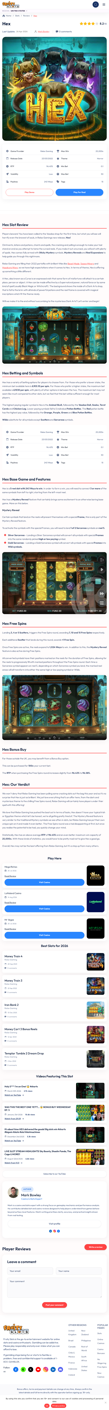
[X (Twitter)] (30, 1369)
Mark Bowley (43, 31)
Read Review (10, 876)
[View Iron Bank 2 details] (95, 1010)
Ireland (71, 1375)
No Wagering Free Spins (102, 1363)
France (71, 1362)
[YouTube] (38, 1369)
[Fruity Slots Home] (31, 1329)
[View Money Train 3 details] (95, 986)
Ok (47, 1406)
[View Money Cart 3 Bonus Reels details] (95, 1034)
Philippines (86, 1340)
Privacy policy (58, 1406)
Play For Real (80, 192)
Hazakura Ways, (10, 267)
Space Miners (87, 263)
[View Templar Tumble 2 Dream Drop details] (95, 1059)
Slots (17, 15)
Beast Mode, (74, 263)
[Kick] (23, 1369)
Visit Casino (44, 882)
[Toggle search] (96, 4)
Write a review (95, 1247)
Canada (72, 1346)
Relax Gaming (46, 151)
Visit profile (54, 1223)
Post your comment (54, 1305)
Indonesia (72, 1369)
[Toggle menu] (104, 4)
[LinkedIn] (50, 1231)
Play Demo (29, 192)
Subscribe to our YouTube (54, 1174)
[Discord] (60, 1369)
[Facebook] (58, 1231)
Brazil (70, 1340)
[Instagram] (54, 1231)
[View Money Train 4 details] (95, 962)
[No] (105, 1402)
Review (26, 15)
